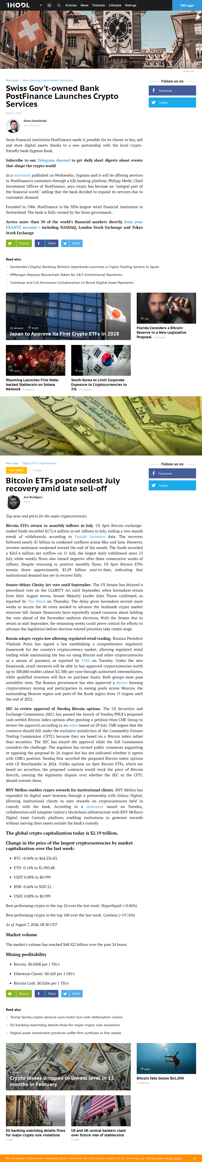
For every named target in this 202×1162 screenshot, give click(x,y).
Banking (35, 80)
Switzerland (66, 80)
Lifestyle (115, 5)
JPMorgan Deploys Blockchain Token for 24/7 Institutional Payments (66, 275)
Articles (71, 5)
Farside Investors (90, 536)
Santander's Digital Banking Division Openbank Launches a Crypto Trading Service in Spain (84, 267)
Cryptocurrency (47, 463)
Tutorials (98, 5)
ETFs (34, 463)
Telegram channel (53, 160)
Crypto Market (49, 80)
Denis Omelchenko (35, 121)
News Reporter (32, 125)
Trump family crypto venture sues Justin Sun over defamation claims (66, 1017)
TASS (85, 660)
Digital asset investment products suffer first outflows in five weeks (65, 1033)
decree (122, 682)
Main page (12, 80)
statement (22, 175)
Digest (26, 463)
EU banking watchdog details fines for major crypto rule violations (65, 1025)
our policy (175, 1158)
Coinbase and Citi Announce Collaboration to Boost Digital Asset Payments (72, 282)
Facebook (165, 91)
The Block (37, 601)
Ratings (130, 5)
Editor (27, 501)
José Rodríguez (33, 497)
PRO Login (187, 5)
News (84, 5)
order (73, 725)
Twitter (163, 103)
